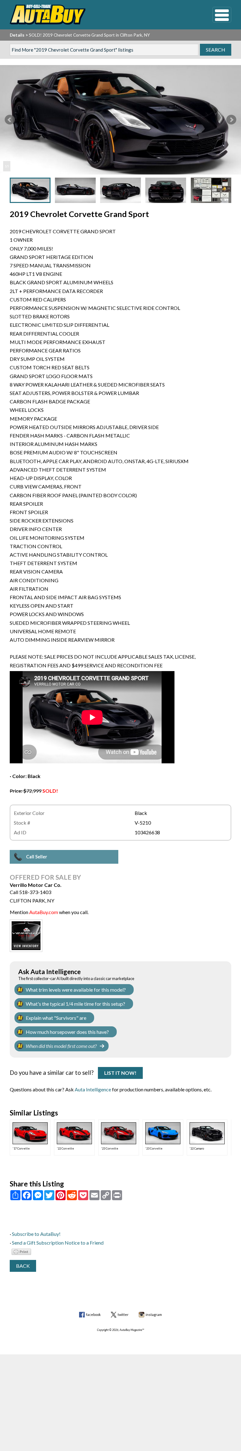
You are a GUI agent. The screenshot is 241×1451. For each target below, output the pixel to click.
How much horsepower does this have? (67, 1032)
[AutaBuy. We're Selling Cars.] (102, 15)
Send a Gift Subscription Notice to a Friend (58, 1243)
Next (231, 120)
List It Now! (120, 1073)
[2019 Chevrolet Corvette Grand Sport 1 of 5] (120, 119)
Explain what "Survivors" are (56, 1018)
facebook (93, 1314)
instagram (154, 1314)
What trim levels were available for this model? (76, 990)
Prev (10, 120)
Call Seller (36, 856)
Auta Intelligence (93, 1089)
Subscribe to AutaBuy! (36, 1234)
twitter (123, 1314)
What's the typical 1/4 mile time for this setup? (75, 1004)
